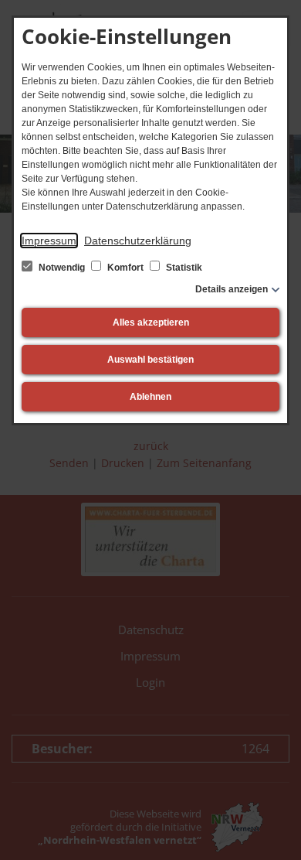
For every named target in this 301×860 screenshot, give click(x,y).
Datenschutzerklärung (137, 240)
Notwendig (61, 267)
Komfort (125, 267)
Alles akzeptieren (151, 322)
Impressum (49, 240)
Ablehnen (150, 396)
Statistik (183, 267)
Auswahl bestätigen (150, 359)
